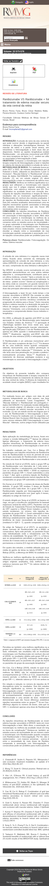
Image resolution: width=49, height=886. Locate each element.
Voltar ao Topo (26, 851)
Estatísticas (13, 85)
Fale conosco (17, 860)
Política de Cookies (24, 872)
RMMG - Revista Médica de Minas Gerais (17, 17)
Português (19, 2)
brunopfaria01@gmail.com (20, 129)
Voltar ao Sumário (11, 61)
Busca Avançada (11, 40)
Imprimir (13, 73)
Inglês (31, 2)
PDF (34, 73)
